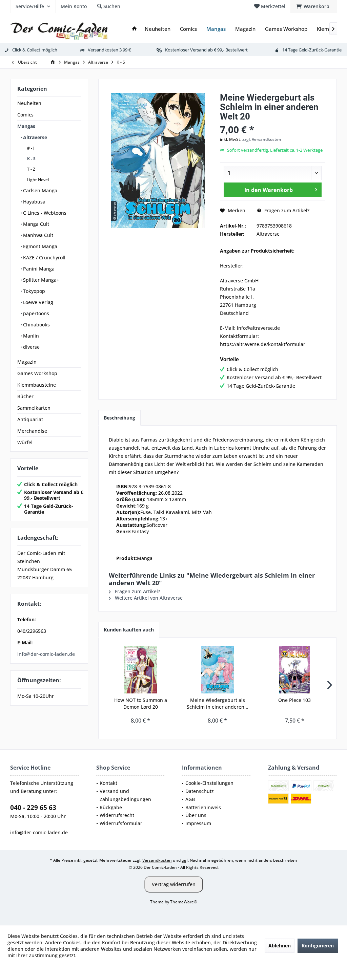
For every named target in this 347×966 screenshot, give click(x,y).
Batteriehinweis (203, 807)
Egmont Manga (39, 246)
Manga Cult (35, 224)
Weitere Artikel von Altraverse (148, 598)
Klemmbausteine (36, 385)
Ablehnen (279, 945)
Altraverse (34, 137)
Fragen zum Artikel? (286, 210)
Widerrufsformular (121, 823)
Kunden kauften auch (129, 629)
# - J (30, 148)
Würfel (25, 442)
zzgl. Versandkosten (261, 139)
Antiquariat (30, 419)
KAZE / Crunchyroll (43, 257)
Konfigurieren (318, 945)
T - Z (30, 169)
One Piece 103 (294, 700)
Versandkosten (157, 860)
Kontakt (108, 783)
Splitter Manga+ (40, 280)
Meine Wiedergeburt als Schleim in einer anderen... (217, 703)
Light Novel (37, 180)
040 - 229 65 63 (33, 807)
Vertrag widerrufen (174, 884)
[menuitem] (313, 6)
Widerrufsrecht (117, 815)
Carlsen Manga (39, 190)
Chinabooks (36, 324)
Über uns (195, 815)
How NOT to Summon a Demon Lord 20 (140, 703)
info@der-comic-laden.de (46, 654)
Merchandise (32, 431)
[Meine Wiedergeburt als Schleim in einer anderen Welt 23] (217, 669)
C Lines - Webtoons (44, 213)
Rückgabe (111, 807)
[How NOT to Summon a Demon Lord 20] (140, 669)
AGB (190, 799)
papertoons (35, 313)
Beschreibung (119, 417)
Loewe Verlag (37, 302)
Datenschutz (199, 791)
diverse (31, 347)
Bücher (25, 396)
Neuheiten (29, 103)
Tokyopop (33, 291)
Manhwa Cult (37, 235)
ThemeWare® (183, 902)
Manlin (30, 335)
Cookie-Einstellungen (209, 783)
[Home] (134, 29)
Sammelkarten (33, 408)
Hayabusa (33, 201)
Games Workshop (37, 373)
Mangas (26, 126)
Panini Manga (38, 268)
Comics (25, 114)
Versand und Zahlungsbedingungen (125, 795)
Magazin (27, 362)
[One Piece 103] (294, 669)
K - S (31, 159)
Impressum (198, 823)
